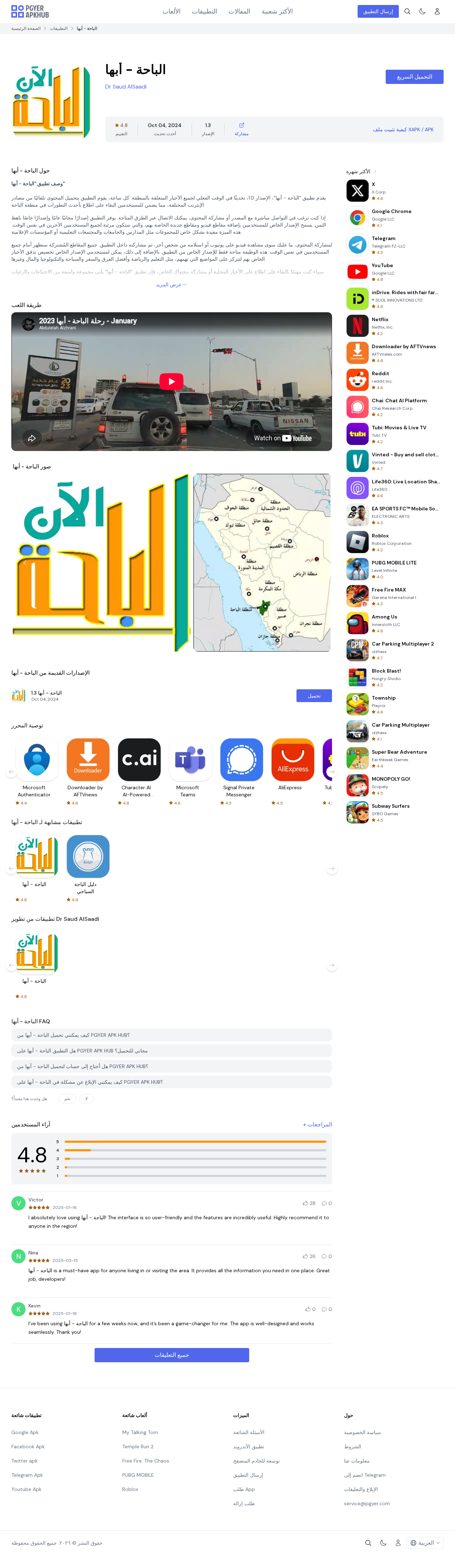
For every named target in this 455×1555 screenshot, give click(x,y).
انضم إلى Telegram (365, 1475)
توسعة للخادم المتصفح (256, 1461)
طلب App (244, 1489)
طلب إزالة (244, 1503)
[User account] (437, 11)
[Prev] (24, 562)
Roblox (130, 1489)
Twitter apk (24, 1461)
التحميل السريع (414, 76)
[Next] (318, 562)
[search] (407, 11)
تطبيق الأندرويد (248, 1446)
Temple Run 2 (138, 1446)
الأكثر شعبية (277, 11)
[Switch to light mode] (422, 11)
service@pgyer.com (367, 1503)
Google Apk (25, 1432)
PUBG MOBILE (138, 1475)
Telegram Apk (27, 1475)
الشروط (352, 1446)
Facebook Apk (28, 1446)
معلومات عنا (357, 1461)
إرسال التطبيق (378, 11)
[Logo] (30, 11)
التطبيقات (204, 11)
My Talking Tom (140, 1432)
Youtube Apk (26, 1489)
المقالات (239, 11)
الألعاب (171, 11)
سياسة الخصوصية (362, 1432)
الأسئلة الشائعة (248, 1432)
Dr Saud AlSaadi (125, 86)
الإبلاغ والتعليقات (361, 1489)
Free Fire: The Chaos (145, 1461)
